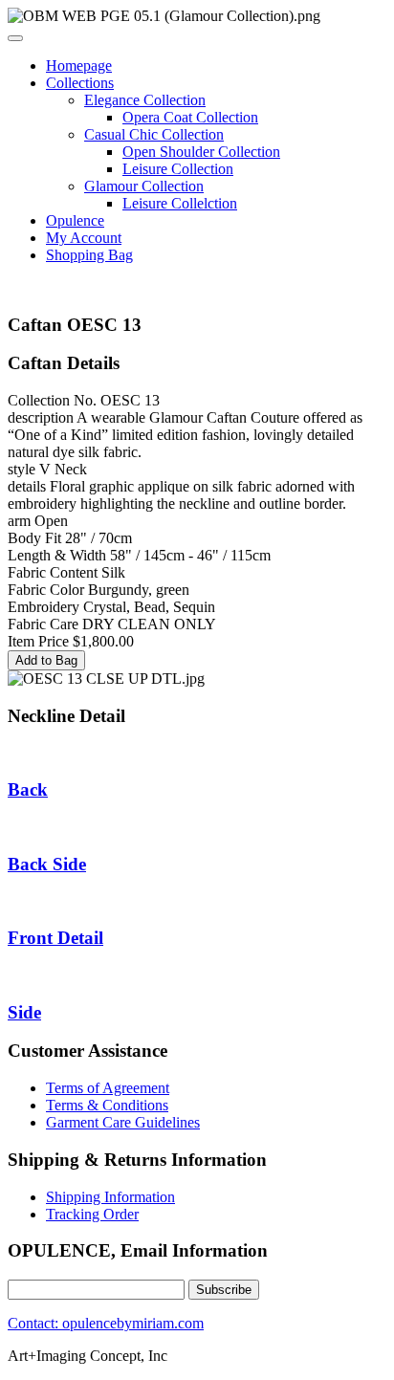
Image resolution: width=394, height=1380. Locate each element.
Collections (80, 83)
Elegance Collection (145, 100)
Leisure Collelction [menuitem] (179, 203)
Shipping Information (110, 1197)
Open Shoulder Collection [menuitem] (201, 151)
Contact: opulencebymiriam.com (106, 1323)
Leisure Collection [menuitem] (177, 169)
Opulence (75, 220)
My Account (83, 238)
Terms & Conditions (107, 1105)
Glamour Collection (144, 186)
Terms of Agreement (107, 1088)
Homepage (79, 65)
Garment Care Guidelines (123, 1122)
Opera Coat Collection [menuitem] (190, 117)
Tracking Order (92, 1214)
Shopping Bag (89, 255)
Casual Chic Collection (154, 134)
